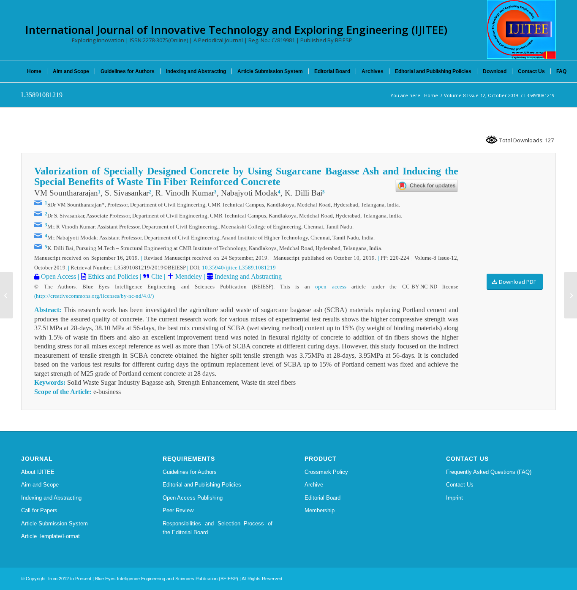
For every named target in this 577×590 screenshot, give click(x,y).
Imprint (454, 498)
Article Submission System (54, 523)
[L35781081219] (6, 295)
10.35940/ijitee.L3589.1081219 (239, 267)
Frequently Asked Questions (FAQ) (488, 472)
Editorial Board (322, 498)
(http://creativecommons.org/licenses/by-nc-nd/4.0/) (94, 296)
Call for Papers (39, 510)
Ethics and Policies (112, 276)
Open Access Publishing (193, 498)
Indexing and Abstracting (247, 276)
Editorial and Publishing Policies (202, 484)
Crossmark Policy (326, 472)
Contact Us (460, 484)
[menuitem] (34, 71)
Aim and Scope (40, 484)
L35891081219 (42, 94)
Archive (314, 484)
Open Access (57, 276)
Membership (320, 510)
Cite (156, 276)
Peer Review (178, 510)
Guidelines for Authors (190, 472)
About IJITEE (37, 472)
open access (330, 286)
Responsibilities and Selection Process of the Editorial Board (217, 528)
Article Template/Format (50, 536)
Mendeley (188, 276)
